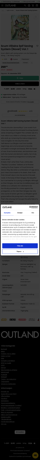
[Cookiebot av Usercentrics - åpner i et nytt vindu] (29, 207)
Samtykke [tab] (7, 212)
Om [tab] (33, 212)
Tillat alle (20, 246)
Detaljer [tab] (20, 212)
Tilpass (19, 251)
